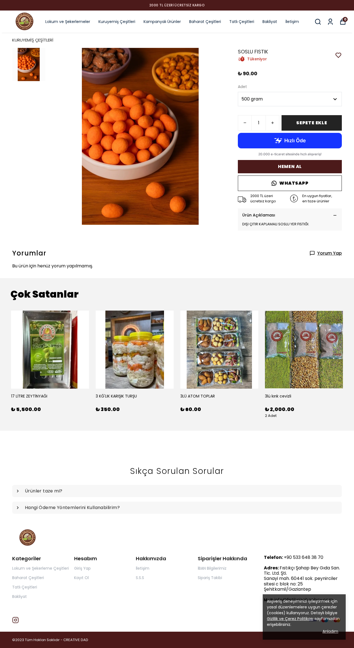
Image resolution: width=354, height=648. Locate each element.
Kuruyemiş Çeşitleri (116, 21)
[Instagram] (15, 620)
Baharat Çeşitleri (205, 21)
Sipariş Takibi (210, 577)
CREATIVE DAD (75, 639)
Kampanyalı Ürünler (162, 21)
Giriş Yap (82, 568)
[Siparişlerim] (330, 21)
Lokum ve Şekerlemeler (67, 21)
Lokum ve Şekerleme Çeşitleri (40, 568)
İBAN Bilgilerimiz (212, 568)
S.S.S (140, 577)
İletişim (292, 21)
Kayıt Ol (81, 577)
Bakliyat (269, 21)
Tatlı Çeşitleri (241, 21)
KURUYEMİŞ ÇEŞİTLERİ (32, 40)
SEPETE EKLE (311, 123)
